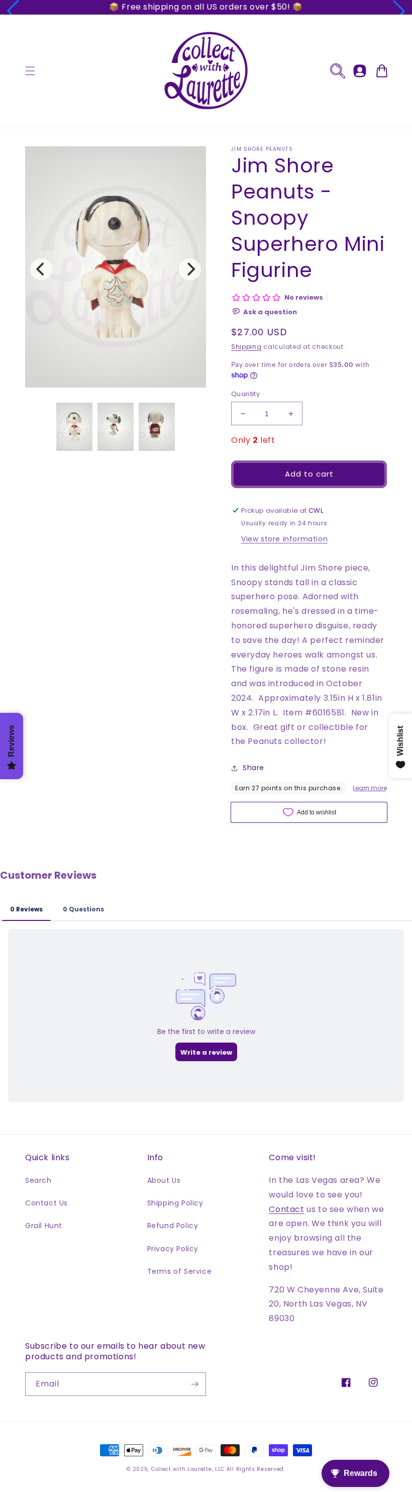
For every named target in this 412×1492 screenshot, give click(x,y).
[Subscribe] (194, 1384)
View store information (284, 539)
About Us (164, 1180)
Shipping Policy (175, 1203)
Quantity (245, 394)
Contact (286, 1209)
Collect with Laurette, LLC (188, 1469)
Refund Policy (172, 1226)
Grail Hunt (43, 1226)
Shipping (246, 346)
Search (38, 1180)
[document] (115, 269)
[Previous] (41, 269)
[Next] (190, 269)
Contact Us (46, 1203)
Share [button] (253, 768)
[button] (13, 11)
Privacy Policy (172, 1249)
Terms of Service (179, 1271)
